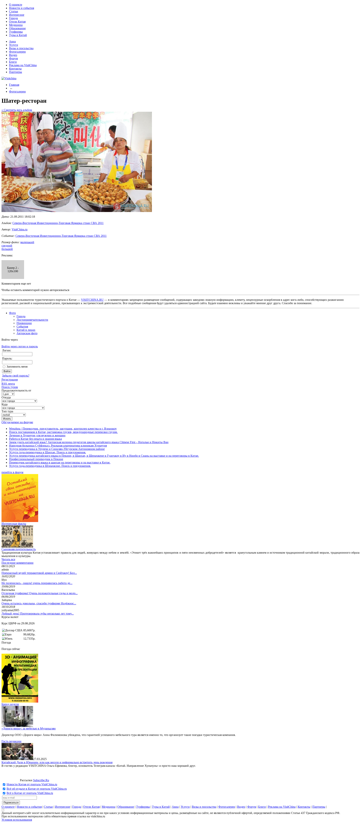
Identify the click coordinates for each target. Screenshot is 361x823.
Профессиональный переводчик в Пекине (36, 459)
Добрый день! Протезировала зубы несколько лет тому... (38, 613)
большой (7, 249)
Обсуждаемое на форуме (17, 422)
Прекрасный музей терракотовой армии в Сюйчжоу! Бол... (39, 573)
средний (7, 245)
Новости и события (21, 8)
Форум (13, 58)
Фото (12, 313)
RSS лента (8, 383)
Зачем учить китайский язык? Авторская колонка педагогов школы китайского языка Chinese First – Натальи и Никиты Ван (88, 442)
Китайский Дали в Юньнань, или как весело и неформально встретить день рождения (57, 762)
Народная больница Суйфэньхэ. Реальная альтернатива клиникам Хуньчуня (58, 445)
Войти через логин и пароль (20, 346)
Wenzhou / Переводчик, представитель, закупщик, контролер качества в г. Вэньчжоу (63, 428)
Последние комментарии (17, 562)
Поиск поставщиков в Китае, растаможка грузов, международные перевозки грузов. (63, 432)
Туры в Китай (18, 35)
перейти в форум (12, 472)
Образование (17, 28)
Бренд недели (10, 704)
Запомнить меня (17, 366)
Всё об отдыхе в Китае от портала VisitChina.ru (37, 788)
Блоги (13, 61)
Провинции (24, 323)
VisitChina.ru (19, 229)
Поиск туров (10, 387)
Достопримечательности (32, 319)
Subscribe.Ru (41, 780)
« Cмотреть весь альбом (17, 110)
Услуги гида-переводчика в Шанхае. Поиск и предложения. (47, 452)
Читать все (8, 559)
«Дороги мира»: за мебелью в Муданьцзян (29, 728)
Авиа (12, 41)
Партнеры (15, 72)
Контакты (15, 68)
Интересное (16, 14)
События (22, 326)
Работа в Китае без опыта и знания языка (35, 438)
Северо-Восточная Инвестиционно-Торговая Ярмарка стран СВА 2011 (58, 223)
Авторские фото (27, 333)
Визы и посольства (21, 48)
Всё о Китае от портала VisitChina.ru (30, 793)
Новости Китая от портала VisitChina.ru (32, 784)
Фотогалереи (17, 51)
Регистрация (10, 379)
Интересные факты (14, 523)
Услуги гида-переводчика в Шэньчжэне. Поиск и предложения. (50, 465)
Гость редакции (11, 741)
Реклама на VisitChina (23, 65)
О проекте (15, 4)
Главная (14, 84)
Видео (13, 55)
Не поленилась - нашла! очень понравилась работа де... (37, 583)
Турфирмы (16, 31)
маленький (27, 242)
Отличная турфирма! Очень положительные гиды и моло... (40, 593)
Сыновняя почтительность (19, 549)
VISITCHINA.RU (92, 299)
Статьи (13, 11)
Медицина (16, 25)
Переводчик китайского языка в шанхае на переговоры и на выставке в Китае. (59, 462)
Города (13, 18)
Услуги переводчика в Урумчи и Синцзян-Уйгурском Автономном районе (57, 449)
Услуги (13, 44)
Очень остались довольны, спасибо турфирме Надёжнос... (39, 603)
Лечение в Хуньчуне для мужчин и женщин (37, 435)
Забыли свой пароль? (15, 375)
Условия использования (17, 819)
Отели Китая (17, 21)
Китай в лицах (26, 329)
